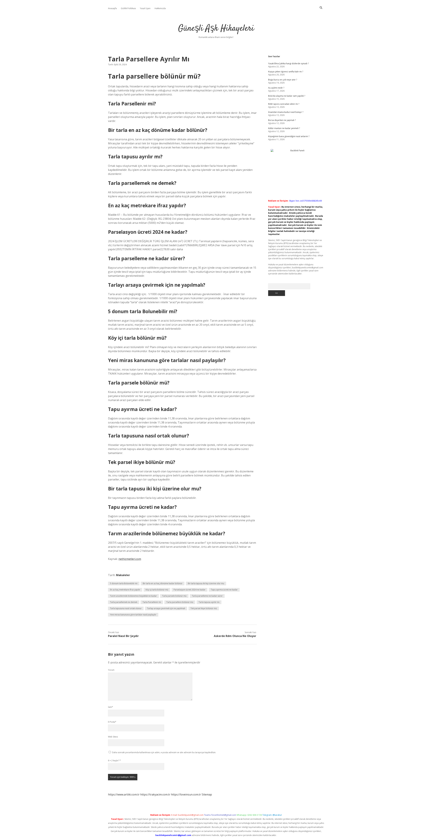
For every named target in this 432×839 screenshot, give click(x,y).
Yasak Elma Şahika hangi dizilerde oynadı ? (288, 63)
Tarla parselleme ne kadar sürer (207, 595)
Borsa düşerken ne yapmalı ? (282, 120)
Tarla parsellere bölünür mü (179, 602)
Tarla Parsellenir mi (152, 602)
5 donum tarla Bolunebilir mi (123, 583)
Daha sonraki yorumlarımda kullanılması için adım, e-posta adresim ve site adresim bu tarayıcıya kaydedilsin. (164, 752)
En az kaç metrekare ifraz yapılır (125, 589)
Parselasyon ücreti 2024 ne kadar (189, 589)
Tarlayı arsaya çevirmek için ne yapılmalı (166, 608)
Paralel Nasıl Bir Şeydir (123, 636)
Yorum (111, 670)
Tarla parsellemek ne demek (123, 602)
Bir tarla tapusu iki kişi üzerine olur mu (206, 583)
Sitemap (207, 794)
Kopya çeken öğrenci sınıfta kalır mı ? (285, 71)
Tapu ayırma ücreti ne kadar (224, 589)
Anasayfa (112, 8)
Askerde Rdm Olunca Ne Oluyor (235, 636)
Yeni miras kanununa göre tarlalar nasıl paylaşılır (133, 614)
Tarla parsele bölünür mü (174, 595)
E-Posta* (112, 721)
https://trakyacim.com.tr (155, 794)
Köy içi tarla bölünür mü (157, 589)
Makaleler (123, 575)
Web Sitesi (113, 736)
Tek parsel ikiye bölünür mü (204, 608)
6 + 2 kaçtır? (114, 760)
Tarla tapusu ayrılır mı (209, 602)
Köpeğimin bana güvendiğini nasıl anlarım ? (288, 136)
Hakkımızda (160, 8)
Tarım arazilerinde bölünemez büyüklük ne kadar (133, 595)
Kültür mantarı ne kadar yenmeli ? (284, 128)
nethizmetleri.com (129, 559)
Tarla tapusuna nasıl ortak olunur (126, 608)
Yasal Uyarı (145, 8)
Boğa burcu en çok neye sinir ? (282, 79)
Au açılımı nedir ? (276, 87)
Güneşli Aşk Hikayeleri (216, 28)
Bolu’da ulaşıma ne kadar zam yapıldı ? (286, 95)
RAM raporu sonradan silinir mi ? (283, 104)
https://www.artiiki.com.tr (124, 794)
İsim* (110, 707)
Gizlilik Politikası (128, 8)
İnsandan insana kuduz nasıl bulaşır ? (285, 112)
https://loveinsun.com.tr (186, 794)
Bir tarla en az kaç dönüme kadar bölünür (162, 583)
